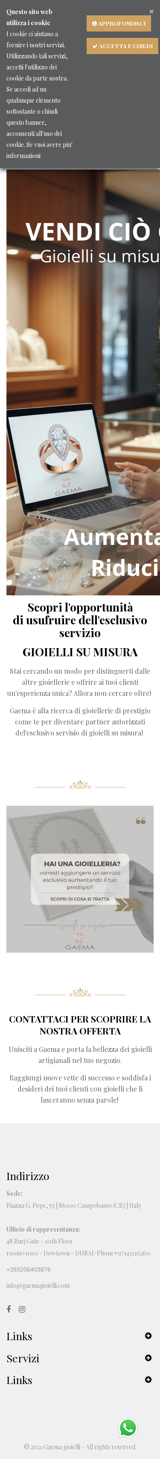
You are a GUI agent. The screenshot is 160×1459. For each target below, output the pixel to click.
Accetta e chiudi (125, 45)
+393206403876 (28, 1269)
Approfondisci (121, 23)
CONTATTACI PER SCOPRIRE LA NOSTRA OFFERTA (80, 1025)
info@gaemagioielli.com (38, 1285)
